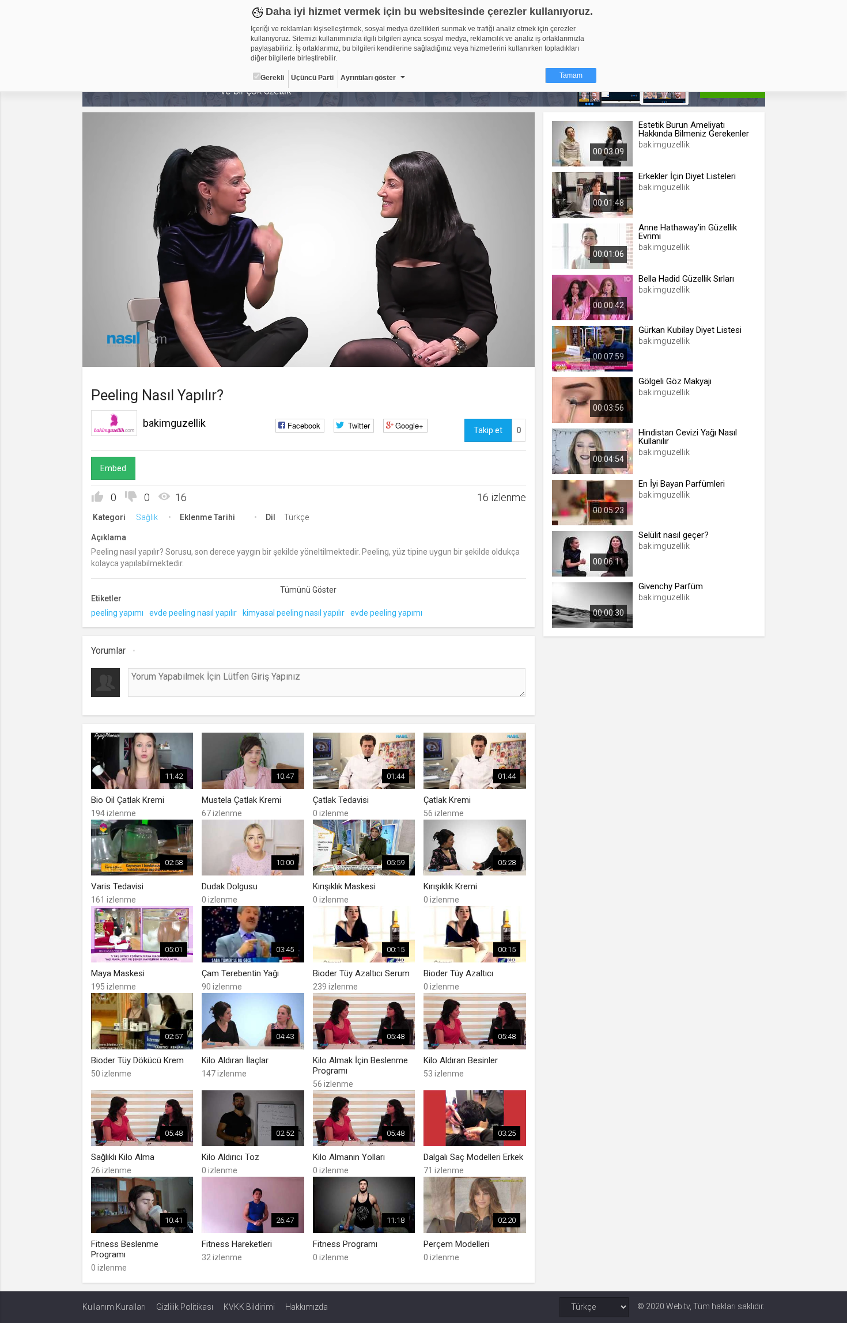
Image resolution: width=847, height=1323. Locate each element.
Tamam (571, 75)
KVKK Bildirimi (249, 1306)
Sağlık (147, 517)
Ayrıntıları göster (368, 78)
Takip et (488, 430)
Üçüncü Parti (312, 78)
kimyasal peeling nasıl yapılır (294, 612)
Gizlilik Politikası (184, 1306)
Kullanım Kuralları (114, 1306)
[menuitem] (467, 354)
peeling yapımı (117, 612)
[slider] (308, 334)
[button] (119, 352)
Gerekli (272, 78)
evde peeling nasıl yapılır (193, 612)
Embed (113, 468)
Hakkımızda (306, 1306)
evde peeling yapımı (386, 612)
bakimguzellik (174, 423)
